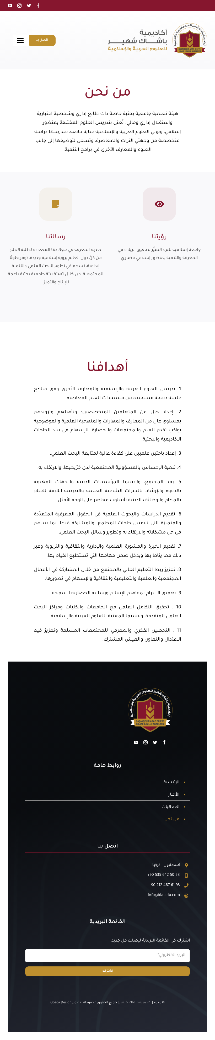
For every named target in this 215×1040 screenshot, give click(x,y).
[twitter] (29, 5)
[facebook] (38, 5)
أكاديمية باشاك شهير (135, 1003)
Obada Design (60, 1003)
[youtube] (10, 5)
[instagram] (19, 5)
